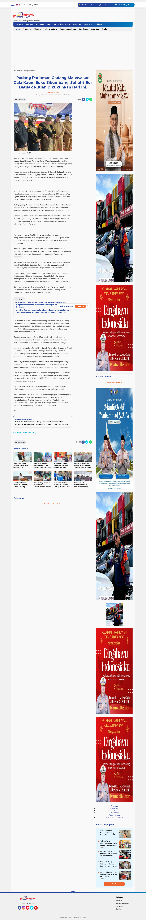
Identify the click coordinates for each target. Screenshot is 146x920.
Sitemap (29, 24)
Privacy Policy (64, 24)
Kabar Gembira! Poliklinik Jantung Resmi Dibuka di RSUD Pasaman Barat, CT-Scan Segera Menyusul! (108, 833)
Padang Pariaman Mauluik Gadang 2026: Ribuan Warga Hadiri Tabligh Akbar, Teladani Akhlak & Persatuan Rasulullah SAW (108, 843)
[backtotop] (73, 893)
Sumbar (95, 29)
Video (20, 29)
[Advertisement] (73, 49)
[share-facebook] (83, 99)
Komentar (21, 99)
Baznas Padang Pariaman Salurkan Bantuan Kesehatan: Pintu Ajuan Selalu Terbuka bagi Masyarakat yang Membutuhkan (107, 864)
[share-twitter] (87, 99)
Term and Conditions (93, 24)
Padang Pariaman (68, 29)
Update (81, 306)
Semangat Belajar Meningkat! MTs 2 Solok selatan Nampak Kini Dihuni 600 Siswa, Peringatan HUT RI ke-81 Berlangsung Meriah (107, 5)
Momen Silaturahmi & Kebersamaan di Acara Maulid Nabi (108, 874)
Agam (28, 29)
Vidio (105, 29)
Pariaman (84, 29)
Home (18, 5)
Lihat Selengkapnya (114, 884)
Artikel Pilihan (103, 376)
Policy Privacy (114, 815)
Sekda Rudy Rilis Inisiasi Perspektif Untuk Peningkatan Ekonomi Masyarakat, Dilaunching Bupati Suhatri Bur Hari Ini (41, 423)
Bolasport (18, 498)
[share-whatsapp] (90, 99)
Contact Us (51, 24)
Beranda (19, 24)
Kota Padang (51, 29)
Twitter (33, 911)
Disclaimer (77, 24)
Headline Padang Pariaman (24, 432)
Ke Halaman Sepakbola (52, 504)
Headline (39, 29)
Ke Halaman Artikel (114, 382)
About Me (40, 24)
